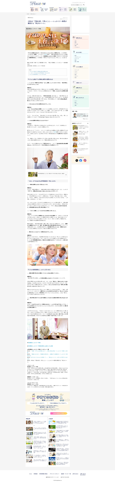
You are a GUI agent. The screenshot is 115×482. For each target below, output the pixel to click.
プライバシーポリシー (54, 473)
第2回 (55, 131)
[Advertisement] (80, 23)
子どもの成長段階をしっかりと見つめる (38, 74)
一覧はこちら (85, 118)
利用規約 (36, 473)
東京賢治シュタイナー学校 (34, 342)
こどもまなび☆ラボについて (78, 2)
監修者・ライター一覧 (66, 473)
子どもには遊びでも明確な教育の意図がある (39, 71)
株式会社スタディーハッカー (53, 477)
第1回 (46, 54)
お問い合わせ (75, 473)
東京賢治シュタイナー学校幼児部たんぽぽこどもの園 (40, 346)
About (30, 473)
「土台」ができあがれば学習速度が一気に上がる (40, 72)
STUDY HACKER (65, 477)
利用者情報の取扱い (43, 473)
